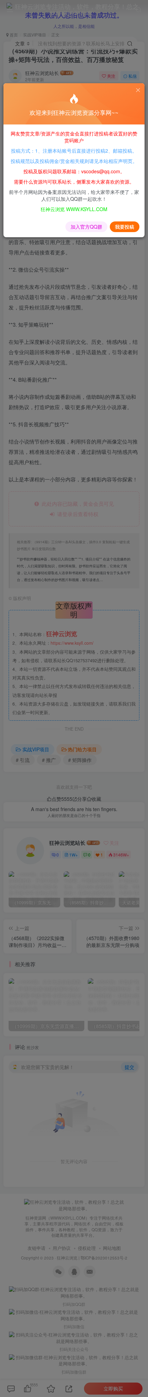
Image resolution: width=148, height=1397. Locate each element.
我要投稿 (124, 226)
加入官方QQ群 (86, 226)
